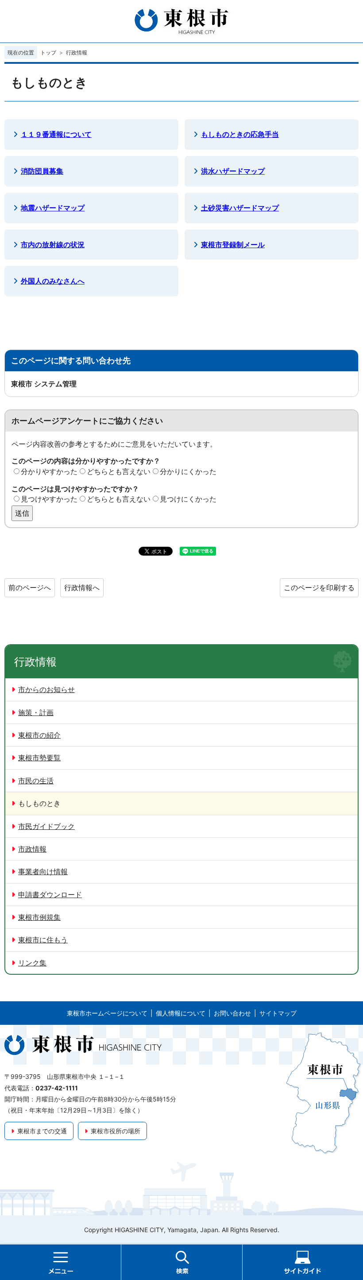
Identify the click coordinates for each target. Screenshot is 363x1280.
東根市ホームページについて (107, 1013)
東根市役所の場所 (115, 1131)
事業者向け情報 (43, 871)
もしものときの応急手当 (240, 134)
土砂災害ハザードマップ (240, 207)
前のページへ (29, 587)
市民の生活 (36, 780)
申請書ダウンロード (50, 894)
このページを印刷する (319, 587)
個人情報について (180, 1013)
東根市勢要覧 (39, 757)
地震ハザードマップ (53, 207)
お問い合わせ (232, 1013)
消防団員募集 (42, 171)
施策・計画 (36, 712)
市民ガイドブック (46, 826)
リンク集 (32, 962)
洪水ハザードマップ (233, 171)
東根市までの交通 (42, 1131)
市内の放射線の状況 (53, 244)
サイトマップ (278, 1013)
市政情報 (32, 848)
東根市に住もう (43, 939)
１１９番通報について (56, 134)
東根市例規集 (39, 917)
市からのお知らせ (46, 689)
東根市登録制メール (233, 244)
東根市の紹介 (39, 735)
